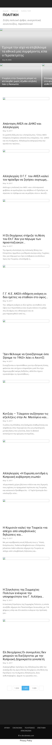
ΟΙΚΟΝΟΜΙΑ (17, 728)
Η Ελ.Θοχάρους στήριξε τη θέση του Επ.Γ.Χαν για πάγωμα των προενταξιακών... (24, 239)
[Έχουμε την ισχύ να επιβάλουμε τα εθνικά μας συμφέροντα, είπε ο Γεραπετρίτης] (26, 45)
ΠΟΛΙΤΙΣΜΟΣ (30, 728)
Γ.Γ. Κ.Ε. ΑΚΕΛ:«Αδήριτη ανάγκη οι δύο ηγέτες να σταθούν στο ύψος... (25, 295)
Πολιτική (14, 11)
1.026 (34, 688)
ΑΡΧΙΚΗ (7, 728)
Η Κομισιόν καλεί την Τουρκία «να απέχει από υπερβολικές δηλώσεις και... (25, 531)
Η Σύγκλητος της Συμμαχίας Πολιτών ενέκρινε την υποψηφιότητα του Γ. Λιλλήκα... (23, 593)
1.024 (17, 688)
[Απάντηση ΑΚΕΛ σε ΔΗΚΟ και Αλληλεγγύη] (26, 108)
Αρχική (5, 11)
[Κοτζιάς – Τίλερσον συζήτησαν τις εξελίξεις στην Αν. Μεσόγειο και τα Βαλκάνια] (26, 395)
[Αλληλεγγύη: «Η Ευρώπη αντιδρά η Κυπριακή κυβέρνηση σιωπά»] (26, 455)
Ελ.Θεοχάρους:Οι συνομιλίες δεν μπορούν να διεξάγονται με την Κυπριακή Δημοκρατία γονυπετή (24, 656)
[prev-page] (9, 688)
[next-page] (41, 688)
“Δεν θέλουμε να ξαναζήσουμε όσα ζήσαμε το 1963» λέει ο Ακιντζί (26, 355)
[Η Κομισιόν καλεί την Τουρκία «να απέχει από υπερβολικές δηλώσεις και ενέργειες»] (26, 511)
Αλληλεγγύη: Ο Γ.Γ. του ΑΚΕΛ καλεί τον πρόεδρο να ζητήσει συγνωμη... (26, 177)
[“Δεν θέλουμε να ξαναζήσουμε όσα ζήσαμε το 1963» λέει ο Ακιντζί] (26, 335)
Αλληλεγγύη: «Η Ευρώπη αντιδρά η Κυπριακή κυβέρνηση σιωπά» (25, 475)
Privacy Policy (26, 740)
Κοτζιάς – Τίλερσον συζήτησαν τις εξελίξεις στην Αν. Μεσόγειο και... (26, 415)
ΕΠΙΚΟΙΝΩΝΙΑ (26, 731)
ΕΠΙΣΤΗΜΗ (41, 728)
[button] (4, 4)
